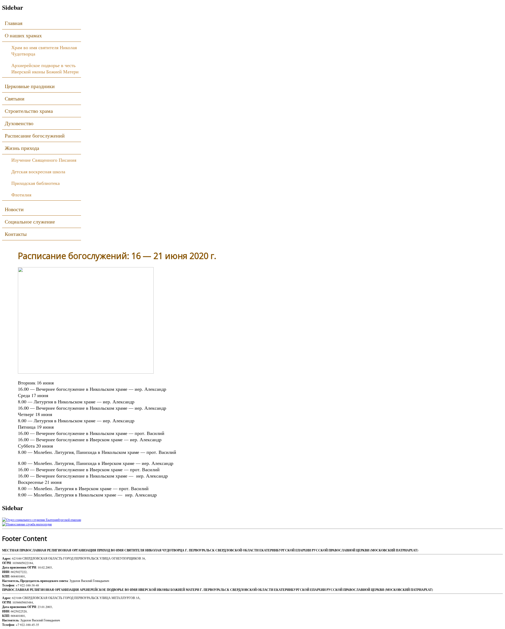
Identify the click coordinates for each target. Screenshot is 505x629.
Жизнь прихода (22, 147)
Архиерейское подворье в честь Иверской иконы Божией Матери (45, 68)
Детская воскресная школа (38, 171)
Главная (13, 23)
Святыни (14, 98)
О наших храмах (23, 35)
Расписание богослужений (35, 135)
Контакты (16, 233)
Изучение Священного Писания (43, 160)
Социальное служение (30, 221)
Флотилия (21, 194)
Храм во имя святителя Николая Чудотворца (44, 50)
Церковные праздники (30, 86)
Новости (14, 209)
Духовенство (19, 123)
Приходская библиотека (35, 183)
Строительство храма (29, 110)
